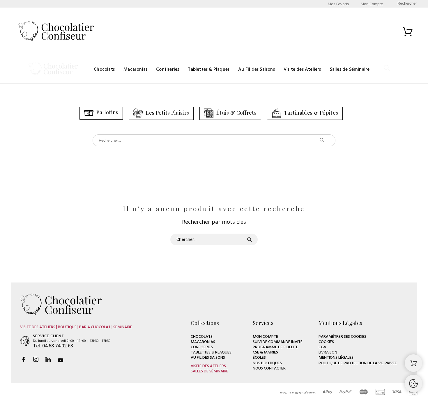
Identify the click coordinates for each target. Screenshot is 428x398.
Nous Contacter (269, 368)
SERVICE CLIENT (48, 336)
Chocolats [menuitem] (104, 69)
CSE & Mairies (265, 352)
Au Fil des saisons (208, 357)
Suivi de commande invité (278, 342)
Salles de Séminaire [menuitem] (350, 69)
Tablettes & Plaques (211, 352)
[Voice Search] (313, 140)
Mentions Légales (336, 357)
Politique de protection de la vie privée (358, 363)
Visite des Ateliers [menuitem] (302, 69)
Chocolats (202, 336)
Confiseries (202, 347)
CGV (322, 347)
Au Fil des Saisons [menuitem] (256, 69)
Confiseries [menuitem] (167, 69)
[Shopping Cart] (413, 363)
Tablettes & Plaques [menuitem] (208, 69)
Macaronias (203, 342)
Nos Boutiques (267, 363)
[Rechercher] (387, 69)
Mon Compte (265, 336)
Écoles (259, 357)
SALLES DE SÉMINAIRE (209, 371)
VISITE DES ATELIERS (208, 366)
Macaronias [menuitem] (135, 69)
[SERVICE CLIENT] (24, 341)
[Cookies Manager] (413, 383)
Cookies (326, 342)
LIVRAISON (328, 352)
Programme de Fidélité (275, 347)
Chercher (250, 239)
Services (263, 322)
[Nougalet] (56, 31)
